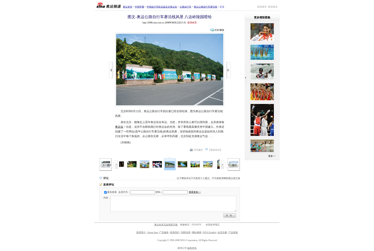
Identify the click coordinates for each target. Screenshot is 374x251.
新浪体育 (262, 6)
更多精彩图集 (262, 17)
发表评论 (215, 150)
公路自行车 (185, 6)
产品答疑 (233, 232)
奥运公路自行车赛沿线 (205, 6)
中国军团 (139, 6)
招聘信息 (186, 232)
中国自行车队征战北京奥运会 (162, 6)
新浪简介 (141, 232)
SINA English (209, 232)
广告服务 (164, 232)
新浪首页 (273, 6)
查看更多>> (195, 192)
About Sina (152, 232)
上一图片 (107, 165)
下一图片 (232, 165)
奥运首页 (127, 6)
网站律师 (196, 232)
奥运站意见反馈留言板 (166, 224)
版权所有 (192, 248)
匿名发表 (112, 192)
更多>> (272, 156)
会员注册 (222, 232)
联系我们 (175, 232)
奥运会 (119, 126)
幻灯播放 (219, 30)
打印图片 (198, 150)
